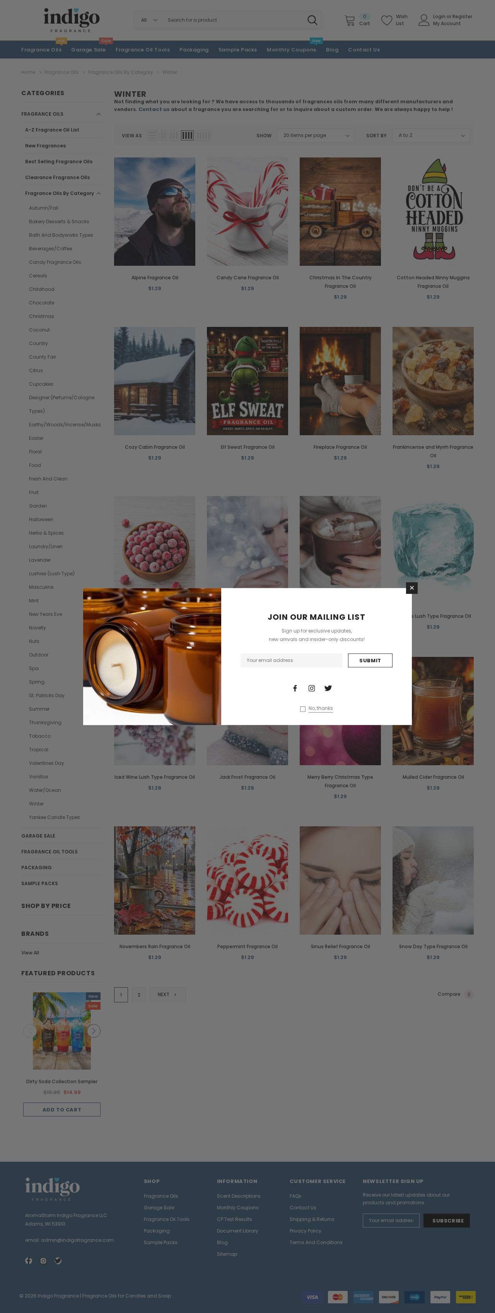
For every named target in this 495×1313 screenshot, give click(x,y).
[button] (412, 588)
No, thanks (321, 708)
